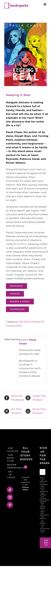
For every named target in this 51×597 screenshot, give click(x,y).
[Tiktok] (10, 490)
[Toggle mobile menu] (45, 4)
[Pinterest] (10, 505)
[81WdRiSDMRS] (25, 54)
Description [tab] (9, 339)
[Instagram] (10, 497)
